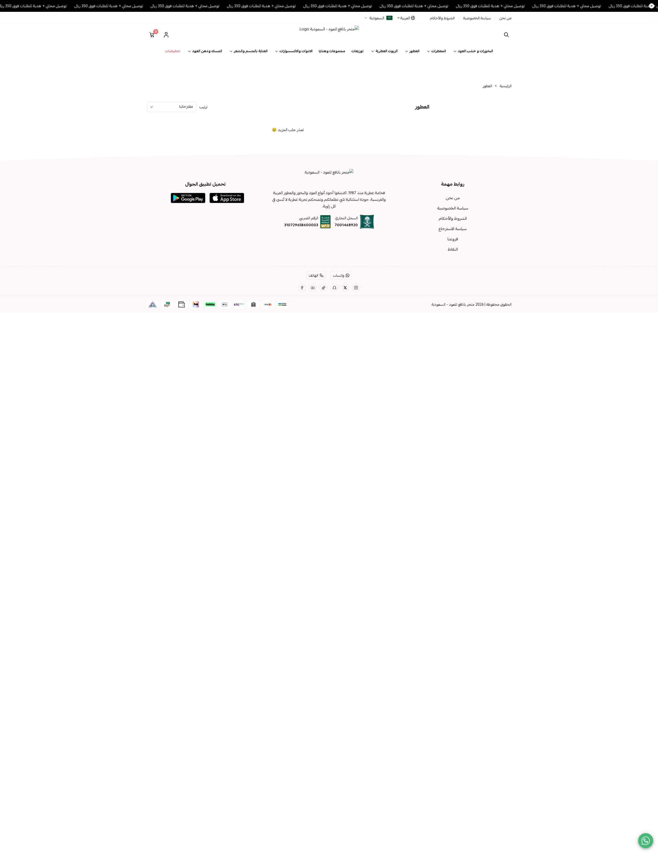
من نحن (505, 18)
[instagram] (356, 288)
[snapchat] (334, 288)
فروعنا (452, 239)
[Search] (505, 35)
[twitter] (345, 288)
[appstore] (226, 198)
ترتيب (203, 107)
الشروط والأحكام (442, 18)
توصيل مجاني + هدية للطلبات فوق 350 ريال (578, 6)
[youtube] (313, 288)
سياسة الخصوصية (477, 18)
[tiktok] (323, 288)
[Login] (166, 35)
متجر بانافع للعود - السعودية (453, 304)
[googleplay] (188, 198)
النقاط (453, 249)
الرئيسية (505, 86)
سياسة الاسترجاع (452, 229)
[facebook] (302, 288)
